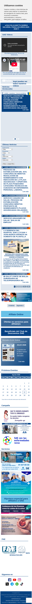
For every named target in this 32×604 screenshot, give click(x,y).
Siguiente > (20, 305)
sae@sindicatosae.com (16, 598)
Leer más (26, 109)
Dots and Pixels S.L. (13, 602)
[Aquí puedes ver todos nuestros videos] (6, 81)
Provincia (5, 151)
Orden (4, 158)
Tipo (3, 155)
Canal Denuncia (23, 600)
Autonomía (5, 147)
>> (28, 286)
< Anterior (11, 305)
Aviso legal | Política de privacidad (12, 600)
